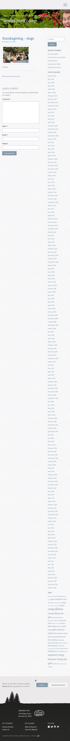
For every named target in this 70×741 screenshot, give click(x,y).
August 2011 (52, 558)
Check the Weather (31, 729)
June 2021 (51, 239)
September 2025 (53, 106)
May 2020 (51, 275)
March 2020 (52, 282)
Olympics (65, 643)
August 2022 (52, 205)
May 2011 (51, 568)
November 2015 (53, 425)
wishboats (56, 664)
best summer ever (59, 599)
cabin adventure (57, 603)
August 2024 (52, 139)
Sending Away (52, 61)
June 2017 (51, 368)
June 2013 (51, 491)
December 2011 (53, 548)
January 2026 (52, 99)
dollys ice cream (55, 623)
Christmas (50, 620)
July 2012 (51, 525)
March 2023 (52, 189)
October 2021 (52, 232)
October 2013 (52, 488)
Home (6, 16)
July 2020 (51, 269)
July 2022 (51, 209)
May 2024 (51, 149)
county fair (62, 620)
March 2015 (51, 445)
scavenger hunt (52, 648)
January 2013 (52, 508)
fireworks (59, 626)
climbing (55, 620)
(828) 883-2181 (24, 710)
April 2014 (51, 471)
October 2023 (52, 172)
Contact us (5, 686)
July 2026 (51, 79)
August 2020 (52, 265)
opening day (52, 646)
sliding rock (52, 651)
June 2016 (51, 405)
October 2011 (52, 554)
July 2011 (51, 561)
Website (5, 144)
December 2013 (53, 481)
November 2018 (53, 318)
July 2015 (51, 435)
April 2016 (51, 412)
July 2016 (51, 402)
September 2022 (53, 202)
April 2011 (51, 571)
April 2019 (51, 305)
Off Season (59, 643)
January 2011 (52, 581)
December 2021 (53, 225)
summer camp (56, 655)
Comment (6, 99)
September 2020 (53, 262)
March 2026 (52, 92)
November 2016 (53, 392)
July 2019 (51, 295)
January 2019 (52, 312)
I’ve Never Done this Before (56, 57)
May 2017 (51, 372)
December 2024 (53, 126)
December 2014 (53, 455)
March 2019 (51, 308)
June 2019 (51, 299)
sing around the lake (62, 648)
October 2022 (52, 199)
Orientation (61, 646)
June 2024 (51, 146)
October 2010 (52, 588)
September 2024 (53, 136)
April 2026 (51, 89)
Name (5, 126)
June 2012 (51, 528)
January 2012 (52, 544)
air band (55, 596)
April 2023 (51, 185)
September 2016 (53, 398)
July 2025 (51, 112)
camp (63, 602)
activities (50, 596)
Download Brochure (58, 685)
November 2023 (53, 169)
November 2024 (53, 129)
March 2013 (51, 501)
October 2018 (52, 322)
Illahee (55, 640)
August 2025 (52, 109)
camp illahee (55, 609)
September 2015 (53, 431)
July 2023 (51, 179)
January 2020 (52, 285)
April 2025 (51, 122)
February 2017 (52, 382)
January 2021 (52, 252)
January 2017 (52, 385)
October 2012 (52, 518)
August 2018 (52, 328)
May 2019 (51, 302)
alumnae (61, 596)
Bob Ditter (51, 603)
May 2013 (51, 495)
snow (58, 651)
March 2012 (52, 538)
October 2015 (52, 428)
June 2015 (51, 438)
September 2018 (53, 325)
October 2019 (52, 289)
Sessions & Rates (7, 727)
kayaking (61, 640)
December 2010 (53, 584)
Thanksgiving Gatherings (19, 16)
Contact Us (42, 685)
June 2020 (51, 272)
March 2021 (52, 245)
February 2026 (52, 96)
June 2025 (51, 116)
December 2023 (53, 166)
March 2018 (51, 342)
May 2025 (51, 119)
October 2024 (52, 132)
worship (50, 667)
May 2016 (51, 408)
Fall (60, 623)
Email (5, 135)
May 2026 (51, 86)
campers (57, 605)
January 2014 (52, 478)
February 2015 (52, 448)
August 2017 (52, 362)
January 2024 (52, 162)
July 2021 (51, 235)
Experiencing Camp (54, 67)
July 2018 (51, 332)
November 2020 (53, 255)
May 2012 (51, 531)
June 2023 (51, 182)
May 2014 (51, 468)
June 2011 (51, 564)
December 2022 (53, 195)
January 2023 (52, 192)
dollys (50, 623)
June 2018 (51, 335)
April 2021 (51, 242)
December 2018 (53, 315)
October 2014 (52, 461)
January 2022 (52, 222)
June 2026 (51, 82)
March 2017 (51, 378)
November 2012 (53, 515)
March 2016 (51, 415)
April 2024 (51, 152)
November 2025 (53, 102)
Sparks (62, 651)
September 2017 (53, 358)
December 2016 (53, 388)
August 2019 (52, 292)
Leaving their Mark (54, 64)
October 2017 (52, 355)
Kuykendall (51, 643)
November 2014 (53, 458)
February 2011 (52, 578)
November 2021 (53, 229)
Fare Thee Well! (53, 54)
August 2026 (52, 76)
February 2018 (52, 345)
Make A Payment (31, 727)
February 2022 (52, 219)
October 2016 (52, 395)
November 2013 (53, 485)
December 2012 (53, 511)
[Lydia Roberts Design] (38, 736)
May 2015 (51, 441)
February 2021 (52, 249)
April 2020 (51, 279)
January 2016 (52, 421)
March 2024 (52, 156)
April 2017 (51, 375)
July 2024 (51, 142)
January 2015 (52, 451)
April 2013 (51, 498)
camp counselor (51, 605)
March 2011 (51, 574)
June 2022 (51, 212)
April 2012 (51, 534)
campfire (62, 605)
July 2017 (51, 365)
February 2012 (52, 541)
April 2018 (51, 338)
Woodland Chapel (63, 663)
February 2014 (52, 475)
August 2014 (52, 465)
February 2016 (52, 418)
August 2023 (52, 175)
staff (66, 651)
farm (63, 623)
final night (52, 626)
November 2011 (53, 551)
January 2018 (52, 348)
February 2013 (52, 505)
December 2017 (53, 352)
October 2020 (52, 259)
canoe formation (57, 617)
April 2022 (51, 215)
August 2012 (52, 521)
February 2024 (52, 159)
